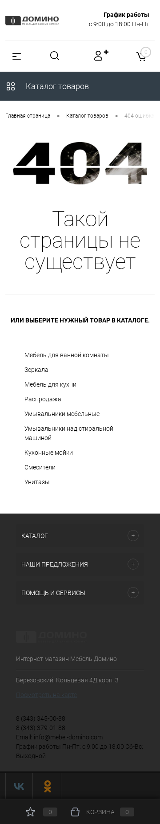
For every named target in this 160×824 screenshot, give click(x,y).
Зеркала (36, 369)
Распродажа (42, 399)
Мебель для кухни (50, 384)
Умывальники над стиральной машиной (68, 433)
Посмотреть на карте (46, 694)
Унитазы (37, 481)
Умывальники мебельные (62, 413)
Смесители (40, 467)
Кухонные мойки (48, 452)
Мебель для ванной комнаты (66, 355)
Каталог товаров (56, 86)
